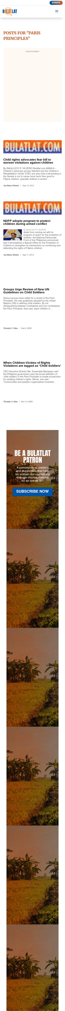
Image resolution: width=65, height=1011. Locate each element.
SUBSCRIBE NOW (32, 492)
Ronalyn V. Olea (11, 328)
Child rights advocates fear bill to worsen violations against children (32, 164)
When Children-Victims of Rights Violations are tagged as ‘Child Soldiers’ (32, 374)
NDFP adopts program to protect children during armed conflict (32, 229)
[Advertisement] (32, 86)
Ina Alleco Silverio (11, 186)
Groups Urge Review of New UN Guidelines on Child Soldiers (32, 301)
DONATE (56, 3)
